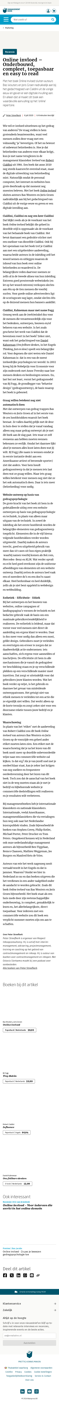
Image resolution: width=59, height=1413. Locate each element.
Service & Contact (43, 1376)
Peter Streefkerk (13, 115)
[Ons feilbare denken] (13, 1157)
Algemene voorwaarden (41, 1368)
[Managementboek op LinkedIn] (22, 1391)
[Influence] (13, 1105)
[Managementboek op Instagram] (36, 1391)
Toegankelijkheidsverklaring (19, 1376)
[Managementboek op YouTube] (29, 1391)
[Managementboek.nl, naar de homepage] (11, 12)
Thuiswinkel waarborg (17, 1368)
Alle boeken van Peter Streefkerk (20, 968)
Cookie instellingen (43, 1372)
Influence (8, 1127)
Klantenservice (12, 1303)
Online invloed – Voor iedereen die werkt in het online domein (27, 1207)
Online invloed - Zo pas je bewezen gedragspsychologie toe (22, 1253)
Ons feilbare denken (14, 1178)
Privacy (18, 1372)
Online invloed (48, 190)
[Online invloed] (13, 1003)
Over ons (29, 1380)
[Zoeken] (52, 19)
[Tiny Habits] (13, 1054)
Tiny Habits (10, 1076)
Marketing (9, 28)
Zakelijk (7, 1310)
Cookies (28, 1372)
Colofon (9, 1372)
